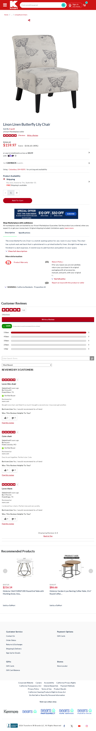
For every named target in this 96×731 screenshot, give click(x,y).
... (11, 15)
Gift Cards (61, 636)
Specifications (24, 233)
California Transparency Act (30, 686)
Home (6, 15)
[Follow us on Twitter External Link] (71, 726)
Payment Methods (67, 686)
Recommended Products (18, 551)
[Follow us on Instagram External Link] (86, 726)
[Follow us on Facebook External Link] (64, 726)
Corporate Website (25, 683)
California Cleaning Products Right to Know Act (47, 692)
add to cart (17, 200)
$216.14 (7, 587)
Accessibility (49, 683)
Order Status (11, 640)
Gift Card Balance (13, 670)
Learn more (69, 228)
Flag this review (8, 423)
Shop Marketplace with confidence (18, 223)
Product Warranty (21, 262)
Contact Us (10, 636)
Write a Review (32, 135)
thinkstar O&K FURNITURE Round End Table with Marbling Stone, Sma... (23, 592)
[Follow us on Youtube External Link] (79, 726)
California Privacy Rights (66, 683)
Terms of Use (47, 689)
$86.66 (54, 587)
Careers (39, 683)
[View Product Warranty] (8, 262)
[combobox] (43, 5)
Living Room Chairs (21, 15)
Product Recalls (60, 689)
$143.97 (53, 585)
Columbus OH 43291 (17, 169)
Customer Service (14, 632)
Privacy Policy (33, 689)
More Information (14, 256)
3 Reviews (21, 135)
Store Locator (62, 666)
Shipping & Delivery (14, 649)
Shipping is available (16, 185)
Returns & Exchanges (14, 644)
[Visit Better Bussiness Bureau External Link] (12, 725)
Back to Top (48, 536)
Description (10, 232)
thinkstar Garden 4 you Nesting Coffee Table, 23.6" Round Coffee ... (70, 592)
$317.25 (6, 585)
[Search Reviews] (92, 358)
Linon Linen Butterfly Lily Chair (26, 124)
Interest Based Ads (51, 686)
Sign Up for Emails (13, 653)
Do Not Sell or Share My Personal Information (47, 695)
